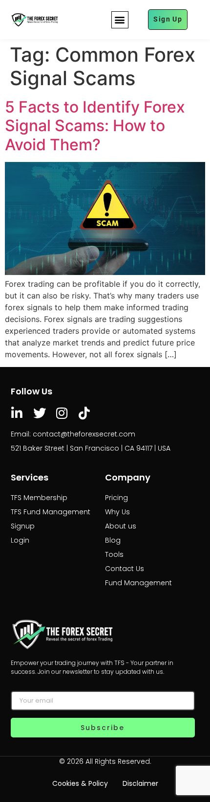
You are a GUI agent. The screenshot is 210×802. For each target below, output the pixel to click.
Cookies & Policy (80, 783)
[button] (119, 19)
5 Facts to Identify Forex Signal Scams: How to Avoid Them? (95, 125)
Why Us (117, 512)
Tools (114, 554)
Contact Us (124, 568)
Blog (113, 540)
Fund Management (138, 583)
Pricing (116, 498)
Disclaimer (140, 783)
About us (120, 526)
